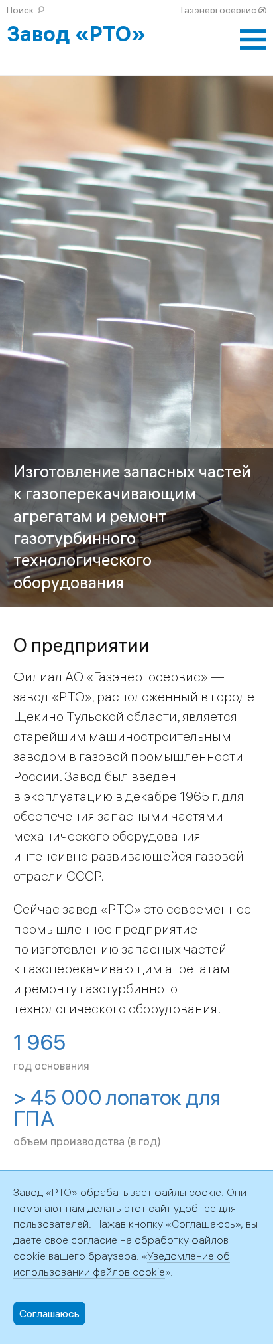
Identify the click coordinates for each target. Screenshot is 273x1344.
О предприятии (81, 645)
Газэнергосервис (218, 10)
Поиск (20, 10)
